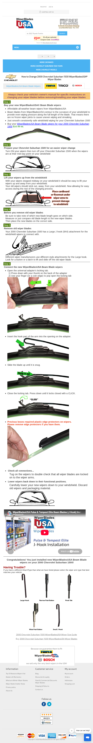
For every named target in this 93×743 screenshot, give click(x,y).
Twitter (49, 704)
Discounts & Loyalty (42, 677)
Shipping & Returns (42, 686)
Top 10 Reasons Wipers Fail (15, 673)
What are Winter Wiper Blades (17, 680)
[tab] (23, 86)
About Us (9, 691)
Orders (67, 677)
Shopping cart (70, 684)
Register (43, 7)
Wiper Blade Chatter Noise (15, 684)
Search (62, 33)
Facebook (44, 704)
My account (69, 673)
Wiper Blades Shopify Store (50, 42)
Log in (51, 7)
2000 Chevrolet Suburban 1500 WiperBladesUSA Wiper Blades (48, 638)
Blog (37, 673)
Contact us (39, 689)
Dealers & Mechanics (13, 677)
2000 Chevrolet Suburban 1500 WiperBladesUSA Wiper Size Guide (46, 634)
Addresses (68, 680)
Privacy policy (11, 687)
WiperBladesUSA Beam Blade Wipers (23, 86)
